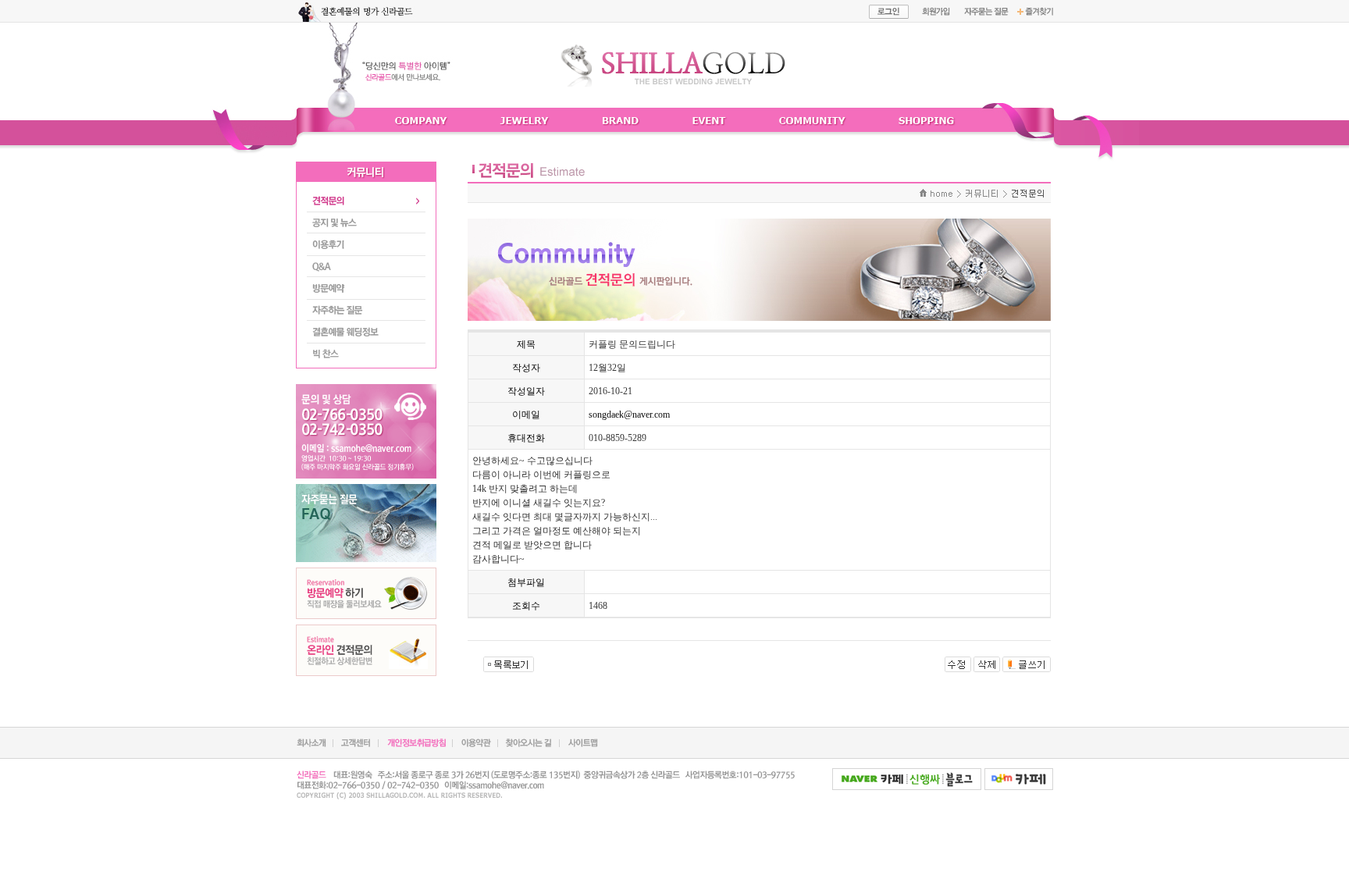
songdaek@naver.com (629, 414)
